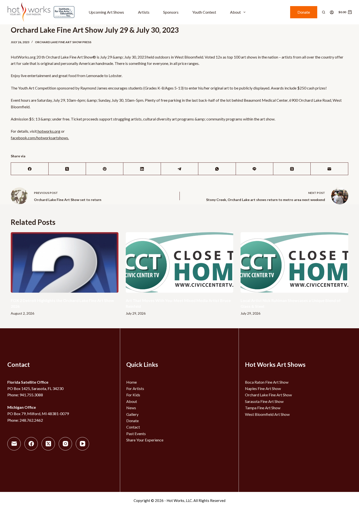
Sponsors (171, 12)
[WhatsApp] (217, 169)
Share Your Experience (144, 440)
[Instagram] (65, 443)
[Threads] (292, 169)
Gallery (132, 414)
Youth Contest (204, 12)
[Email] (329, 169)
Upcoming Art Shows (106, 12)
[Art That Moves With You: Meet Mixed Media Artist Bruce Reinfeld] (179, 262)
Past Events (136, 433)
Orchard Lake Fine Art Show (268, 394)
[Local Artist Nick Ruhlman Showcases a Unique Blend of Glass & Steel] (294, 262)
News (131, 407)
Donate (303, 12)
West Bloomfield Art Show (267, 414)
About (235, 12)
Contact (133, 427)
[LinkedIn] (142, 169)
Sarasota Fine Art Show (264, 401)
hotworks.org (48, 131)
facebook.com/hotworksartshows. (40, 137)
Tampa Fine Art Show (262, 407)
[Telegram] (179, 169)
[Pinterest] (104, 169)
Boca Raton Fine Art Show (266, 382)
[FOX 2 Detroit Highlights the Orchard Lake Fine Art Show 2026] (64, 262)
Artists (143, 12)
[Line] (254, 169)
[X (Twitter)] (67, 169)
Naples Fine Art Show (263, 388)
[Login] (332, 12)
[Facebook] (29, 169)
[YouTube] (82, 443)
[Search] (323, 12)
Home (131, 382)
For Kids (133, 394)
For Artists (135, 388)
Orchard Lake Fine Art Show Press (63, 42)
